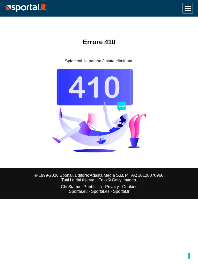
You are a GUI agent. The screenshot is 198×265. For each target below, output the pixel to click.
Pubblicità (93, 187)
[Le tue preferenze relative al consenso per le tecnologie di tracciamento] (189, 256)
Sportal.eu (78, 191)
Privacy (112, 187)
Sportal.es (100, 191)
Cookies (129, 187)
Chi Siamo (70, 187)
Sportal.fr (121, 191)
